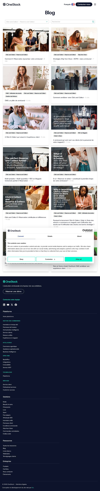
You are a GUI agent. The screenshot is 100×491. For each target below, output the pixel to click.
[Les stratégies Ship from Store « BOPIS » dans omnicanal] (74, 39)
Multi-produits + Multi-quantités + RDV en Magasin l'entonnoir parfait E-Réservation (23, 180)
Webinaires (6, 454)
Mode (4, 402)
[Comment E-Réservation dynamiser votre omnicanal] (26, 39)
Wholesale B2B (7, 418)
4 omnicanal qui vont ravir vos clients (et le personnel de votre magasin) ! (73, 141)
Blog (4, 448)
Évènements (7, 474)
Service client (7, 384)
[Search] (93, 21)
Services (6, 381)
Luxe (4, 410)
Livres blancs (7, 451)
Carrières (6, 469)
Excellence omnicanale (10, 426)
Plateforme (6, 376)
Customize (49, 259)
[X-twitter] (12, 305)
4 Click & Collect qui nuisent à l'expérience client (25, 137)
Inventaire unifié (8, 420)
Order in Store (58, 136)
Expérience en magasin (10, 338)
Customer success (9, 390)
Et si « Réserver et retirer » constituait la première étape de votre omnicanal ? (73, 180)
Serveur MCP (7, 367)
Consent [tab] (21, 236)
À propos (5, 466)
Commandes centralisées (11, 431)
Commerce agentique (10, 346)
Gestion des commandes (11, 321)
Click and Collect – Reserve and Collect (16, 55)
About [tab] (79, 236)
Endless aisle (7, 434)
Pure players (6, 415)
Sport (4, 412)
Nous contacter (8, 472)
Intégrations (6, 362)
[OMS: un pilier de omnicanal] (26, 78)
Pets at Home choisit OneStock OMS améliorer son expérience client (71, 267)
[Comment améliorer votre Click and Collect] (74, 78)
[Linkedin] (4, 305)
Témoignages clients (9, 456)
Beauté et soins (8, 404)
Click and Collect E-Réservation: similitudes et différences (25, 218)
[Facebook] (16, 305)
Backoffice (6, 359)
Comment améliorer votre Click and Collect (71, 97)
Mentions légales (21, 484)
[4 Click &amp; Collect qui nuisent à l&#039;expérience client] (26, 118)
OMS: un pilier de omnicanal (17, 100)
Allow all (79, 259)
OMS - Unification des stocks (13, 93)
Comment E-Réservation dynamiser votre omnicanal (25, 60)
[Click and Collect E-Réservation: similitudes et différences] (26, 198)
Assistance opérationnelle (11, 349)
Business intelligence (9, 352)
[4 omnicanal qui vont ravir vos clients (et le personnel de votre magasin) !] (74, 118)
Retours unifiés (7, 335)
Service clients (7, 332)
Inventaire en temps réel (10, 324)
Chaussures (6, 407)
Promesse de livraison (10, 327)
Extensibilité (6, 365)
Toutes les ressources (9, 446)
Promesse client (8, 423)
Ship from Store (82, 55)
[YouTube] (8, 305)
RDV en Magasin (82, 133)
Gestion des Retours (11, 96)
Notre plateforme (8, 316)
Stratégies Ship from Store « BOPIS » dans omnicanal (73, 60)
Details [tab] (50, 236)
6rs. (33, 487)
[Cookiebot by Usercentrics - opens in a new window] (83, 230)
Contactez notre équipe (11, 300)
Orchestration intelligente (11, 330)
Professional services (9, 387)
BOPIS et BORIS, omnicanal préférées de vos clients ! (25, 264)
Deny (21, 259)
